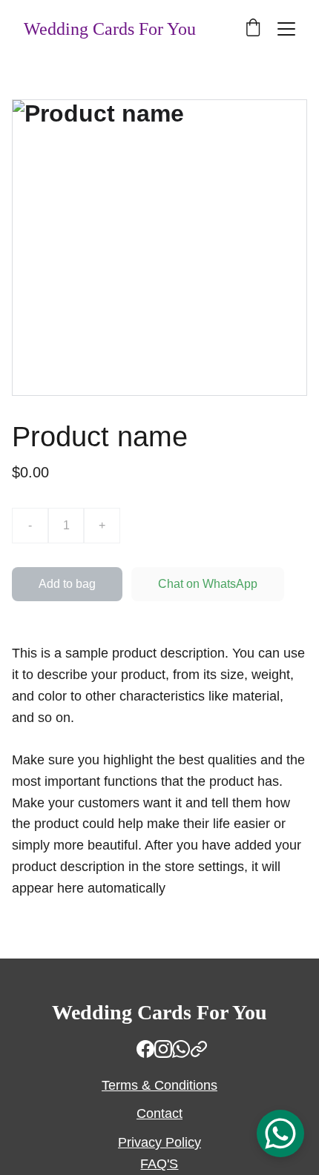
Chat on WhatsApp (207, 583)
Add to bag (67, 583)
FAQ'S (159, 1163)
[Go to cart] (253, 29)
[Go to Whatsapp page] (181, 1049)
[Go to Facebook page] (145, 1049)
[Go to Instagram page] (163, 1049)
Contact (159, 1113)
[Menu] (286, 29)
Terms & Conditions (159, 1085)
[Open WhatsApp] (280, 1133)
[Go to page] (199, 1049)
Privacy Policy (159, 1142)
